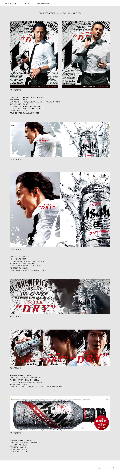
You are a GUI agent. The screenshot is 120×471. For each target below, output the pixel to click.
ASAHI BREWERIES (60, 13)
